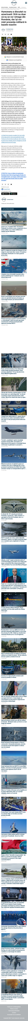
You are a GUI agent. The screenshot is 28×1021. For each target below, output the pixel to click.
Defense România (4, 7)
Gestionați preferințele (14, 1010)
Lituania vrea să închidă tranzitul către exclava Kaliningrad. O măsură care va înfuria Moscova (12, 275)
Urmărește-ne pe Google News (15, 60)
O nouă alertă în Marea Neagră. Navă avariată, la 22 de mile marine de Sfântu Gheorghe (13, 609)
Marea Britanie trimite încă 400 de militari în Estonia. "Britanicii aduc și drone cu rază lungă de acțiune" (14, 721)
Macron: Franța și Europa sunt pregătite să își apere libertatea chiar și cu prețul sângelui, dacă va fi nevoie (14, 791)
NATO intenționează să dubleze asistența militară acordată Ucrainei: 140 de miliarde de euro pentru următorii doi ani (14, 655)
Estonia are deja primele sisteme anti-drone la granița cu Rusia (12, 676)
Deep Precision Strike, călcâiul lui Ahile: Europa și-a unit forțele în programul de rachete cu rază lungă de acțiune (13, 950)
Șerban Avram (10, 29)
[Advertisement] (14, 339)
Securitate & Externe (13, 7)
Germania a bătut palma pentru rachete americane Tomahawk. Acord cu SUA (12, 835)
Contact (14, 1012)
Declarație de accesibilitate (14, 1014)
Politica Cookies (14, 1008)
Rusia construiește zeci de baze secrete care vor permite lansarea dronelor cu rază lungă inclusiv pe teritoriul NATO (13, 298)
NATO (19, 7)
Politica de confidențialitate (14, 1006)
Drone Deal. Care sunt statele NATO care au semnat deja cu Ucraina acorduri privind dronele (13, 813)
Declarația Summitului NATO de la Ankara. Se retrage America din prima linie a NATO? (13, 928)
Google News (7, 189)
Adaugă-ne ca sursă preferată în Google (15, 56)
